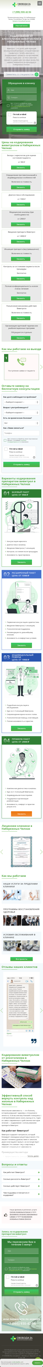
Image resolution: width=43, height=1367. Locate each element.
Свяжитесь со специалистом (20, 74)
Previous (1, 852)
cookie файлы (16, 1362)
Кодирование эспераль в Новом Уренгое (21, 1217)
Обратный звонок (21, 26)
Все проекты (21, 959)
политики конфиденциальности (20, 106)
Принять (37, 1363)
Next (41, 367)
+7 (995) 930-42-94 (21, 12)
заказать (21, 167)
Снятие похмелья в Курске (20, 1212)
